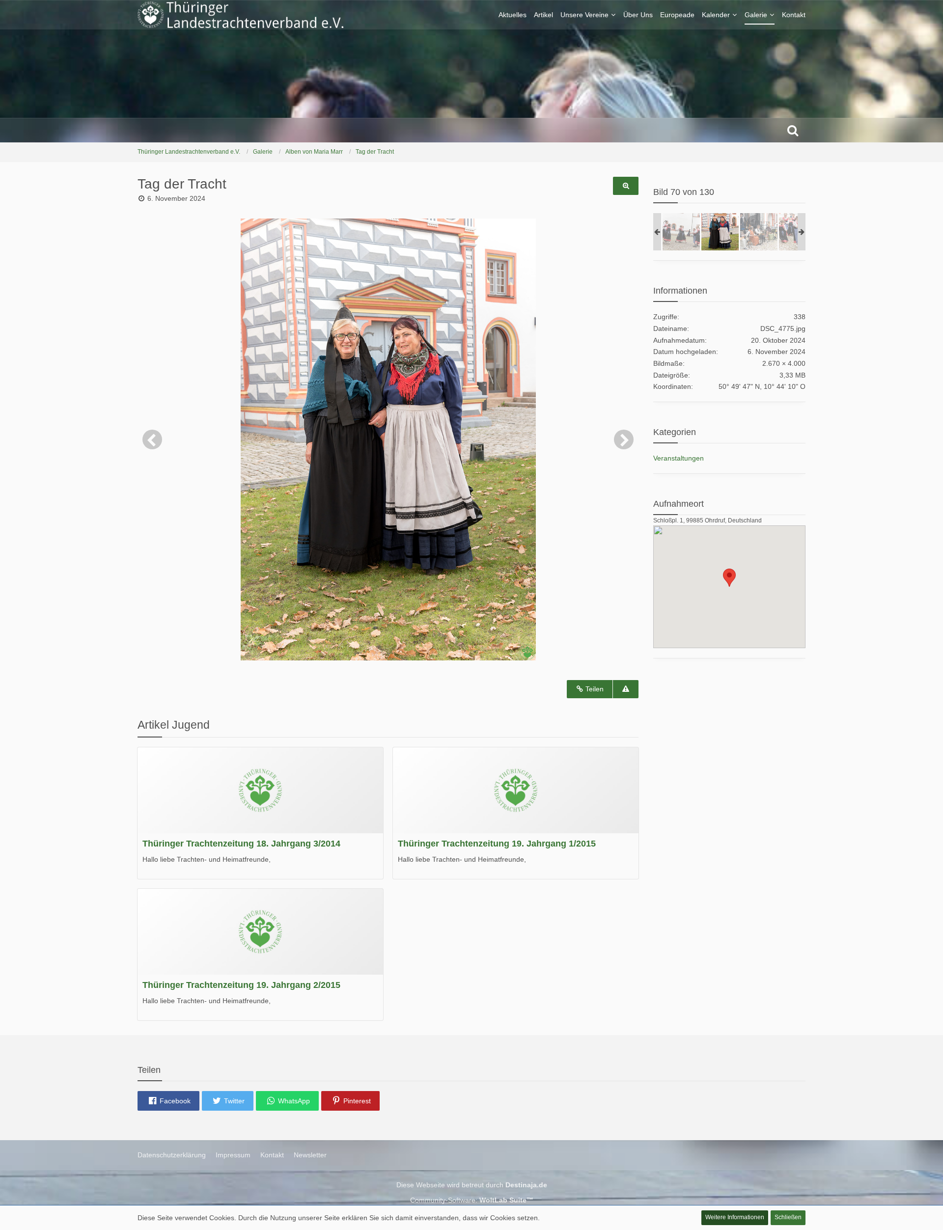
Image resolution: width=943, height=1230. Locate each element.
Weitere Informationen (734, 1217)
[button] (168, 1101)
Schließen (788, 1217)
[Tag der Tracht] (681, 231)
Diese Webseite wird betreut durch (471, 1185)
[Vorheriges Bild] (152, 439)
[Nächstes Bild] (624, 439)
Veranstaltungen (678, 458)
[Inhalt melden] (625, 689)
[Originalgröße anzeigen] (625, 186)
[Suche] (792, 130)
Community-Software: (471, 1200)
